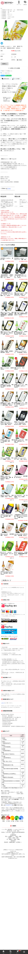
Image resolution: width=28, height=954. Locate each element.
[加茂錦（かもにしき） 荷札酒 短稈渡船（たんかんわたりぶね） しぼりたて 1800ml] (20, 396)
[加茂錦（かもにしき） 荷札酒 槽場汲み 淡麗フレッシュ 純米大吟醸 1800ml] (7, 396)
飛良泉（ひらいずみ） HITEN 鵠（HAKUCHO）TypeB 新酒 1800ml (7, 423)
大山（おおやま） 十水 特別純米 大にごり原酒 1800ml (20, 496)
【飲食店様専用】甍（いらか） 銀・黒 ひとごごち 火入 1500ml (20, 276)
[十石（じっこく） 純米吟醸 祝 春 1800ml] (20, 470)
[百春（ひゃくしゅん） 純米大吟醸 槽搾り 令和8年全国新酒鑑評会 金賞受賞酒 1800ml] (7, 306)
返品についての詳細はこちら (7, 70)
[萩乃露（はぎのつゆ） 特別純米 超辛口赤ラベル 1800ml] (20, 434)
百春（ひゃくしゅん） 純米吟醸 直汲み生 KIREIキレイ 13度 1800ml (7, 333)
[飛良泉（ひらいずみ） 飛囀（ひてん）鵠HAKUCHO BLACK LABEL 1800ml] (20, 416)
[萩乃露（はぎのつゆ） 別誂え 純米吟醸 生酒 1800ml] (7, 434)
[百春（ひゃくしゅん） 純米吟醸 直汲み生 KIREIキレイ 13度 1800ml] (7, 325)
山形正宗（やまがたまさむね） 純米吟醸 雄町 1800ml (7, 516)
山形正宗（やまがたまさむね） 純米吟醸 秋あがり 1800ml (7, 573)
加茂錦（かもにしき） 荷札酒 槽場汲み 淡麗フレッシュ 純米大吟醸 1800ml (7, 404)
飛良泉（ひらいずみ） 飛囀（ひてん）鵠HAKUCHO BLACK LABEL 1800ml (20, 423)
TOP (1, 8)
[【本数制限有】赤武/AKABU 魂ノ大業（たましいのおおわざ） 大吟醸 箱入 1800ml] (20, 509)
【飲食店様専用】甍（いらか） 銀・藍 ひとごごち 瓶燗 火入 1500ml (7, 294)
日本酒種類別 (4, 12)
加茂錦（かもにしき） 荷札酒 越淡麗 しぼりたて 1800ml (20, 386)
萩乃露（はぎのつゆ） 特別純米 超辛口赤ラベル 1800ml (20, 441)
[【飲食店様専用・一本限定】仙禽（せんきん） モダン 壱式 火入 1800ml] (7, 269)
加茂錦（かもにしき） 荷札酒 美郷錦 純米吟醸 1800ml (7, 386)
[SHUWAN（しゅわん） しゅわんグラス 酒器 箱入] (20, 252)
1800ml (9, 18)
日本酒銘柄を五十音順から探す (7, 9)
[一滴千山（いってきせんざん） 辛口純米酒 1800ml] (20, 345)
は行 (14, 9)
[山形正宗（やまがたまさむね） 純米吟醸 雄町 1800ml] (7, 509)
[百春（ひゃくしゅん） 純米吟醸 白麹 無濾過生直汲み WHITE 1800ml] (20, 306)
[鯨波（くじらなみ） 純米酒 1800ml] (7, 362)
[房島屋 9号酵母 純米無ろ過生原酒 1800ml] (7, 345)
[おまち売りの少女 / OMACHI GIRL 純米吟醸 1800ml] (20, 528)
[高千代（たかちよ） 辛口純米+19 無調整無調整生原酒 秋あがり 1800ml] (20, 546)
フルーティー (10, 15)
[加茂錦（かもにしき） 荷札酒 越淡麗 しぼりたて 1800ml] (20, 378)
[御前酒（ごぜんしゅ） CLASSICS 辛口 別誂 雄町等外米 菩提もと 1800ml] (7, 470)
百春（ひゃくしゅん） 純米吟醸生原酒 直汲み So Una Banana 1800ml (20, 294)
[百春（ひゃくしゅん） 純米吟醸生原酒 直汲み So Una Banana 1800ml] (20, 287)
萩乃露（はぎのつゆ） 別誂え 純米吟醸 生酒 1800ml (7, 441)
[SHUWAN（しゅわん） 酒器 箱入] (7, 252)
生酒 (8, 12)
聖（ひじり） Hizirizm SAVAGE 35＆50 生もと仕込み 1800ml (7, 553)
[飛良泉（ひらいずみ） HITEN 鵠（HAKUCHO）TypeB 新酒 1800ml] (7, 416)
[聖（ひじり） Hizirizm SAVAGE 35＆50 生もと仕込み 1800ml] (7, 546)
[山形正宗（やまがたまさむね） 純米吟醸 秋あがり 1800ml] (7, 565)
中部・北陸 (9, 11)
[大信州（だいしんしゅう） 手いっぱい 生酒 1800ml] (20, 452)
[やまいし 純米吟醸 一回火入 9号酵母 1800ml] (7, 452)
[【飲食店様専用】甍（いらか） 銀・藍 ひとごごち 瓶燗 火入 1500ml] (7, 287)
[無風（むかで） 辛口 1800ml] (20, 362)
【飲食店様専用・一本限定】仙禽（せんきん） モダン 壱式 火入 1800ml (7, 276)
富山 (14, 11)
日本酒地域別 (4, 11)
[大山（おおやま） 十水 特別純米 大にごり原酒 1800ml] (20, 489)
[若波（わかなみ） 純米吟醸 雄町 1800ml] (7, 528)
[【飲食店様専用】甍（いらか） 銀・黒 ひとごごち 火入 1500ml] (20, 269)
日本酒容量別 (4, 18)
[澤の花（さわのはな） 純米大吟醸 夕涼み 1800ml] (7, 489)
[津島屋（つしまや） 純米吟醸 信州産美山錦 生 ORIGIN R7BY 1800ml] (20, 325)
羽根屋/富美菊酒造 (20, 9)
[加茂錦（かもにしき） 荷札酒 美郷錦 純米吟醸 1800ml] (7, 378)
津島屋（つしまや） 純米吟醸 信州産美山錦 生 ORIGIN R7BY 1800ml (20, 333)
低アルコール (10, 14)
